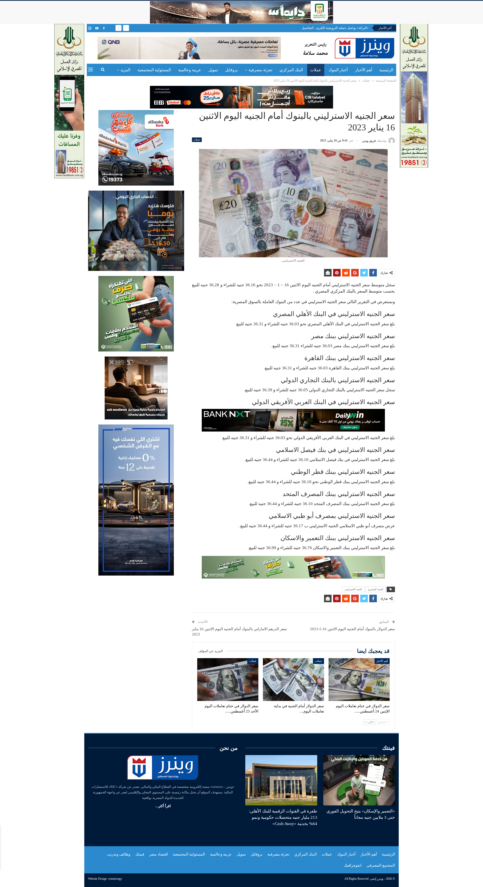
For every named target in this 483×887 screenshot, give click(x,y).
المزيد (125, 70)
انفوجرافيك (352, 865)
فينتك (139, 854)
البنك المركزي (291, 70)
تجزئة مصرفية (260, 70)
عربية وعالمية (189, 70)
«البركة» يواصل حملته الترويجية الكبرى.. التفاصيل (335, 28)
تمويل (213, 70)
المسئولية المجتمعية (154, 70)
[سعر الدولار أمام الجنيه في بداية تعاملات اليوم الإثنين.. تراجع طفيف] (293, 679)
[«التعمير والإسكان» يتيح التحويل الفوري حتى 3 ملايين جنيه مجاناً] (359, 780)
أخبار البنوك (338, 70)
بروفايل (231, 70)
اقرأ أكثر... (163, 806)
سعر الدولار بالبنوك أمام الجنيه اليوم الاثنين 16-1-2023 (352, 629)
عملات (315, 70)
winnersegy (115, 878)
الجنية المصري (375, 589)
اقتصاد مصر (158, 854)
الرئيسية (386, 70)
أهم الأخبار (363, 70)
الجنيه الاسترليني (353, 589)
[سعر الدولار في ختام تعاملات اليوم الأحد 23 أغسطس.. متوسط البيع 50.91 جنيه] (227, 679)
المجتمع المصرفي (381, 865)
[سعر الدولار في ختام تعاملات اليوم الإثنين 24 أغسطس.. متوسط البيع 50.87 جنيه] (359, 679)
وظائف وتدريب (118, 854)
